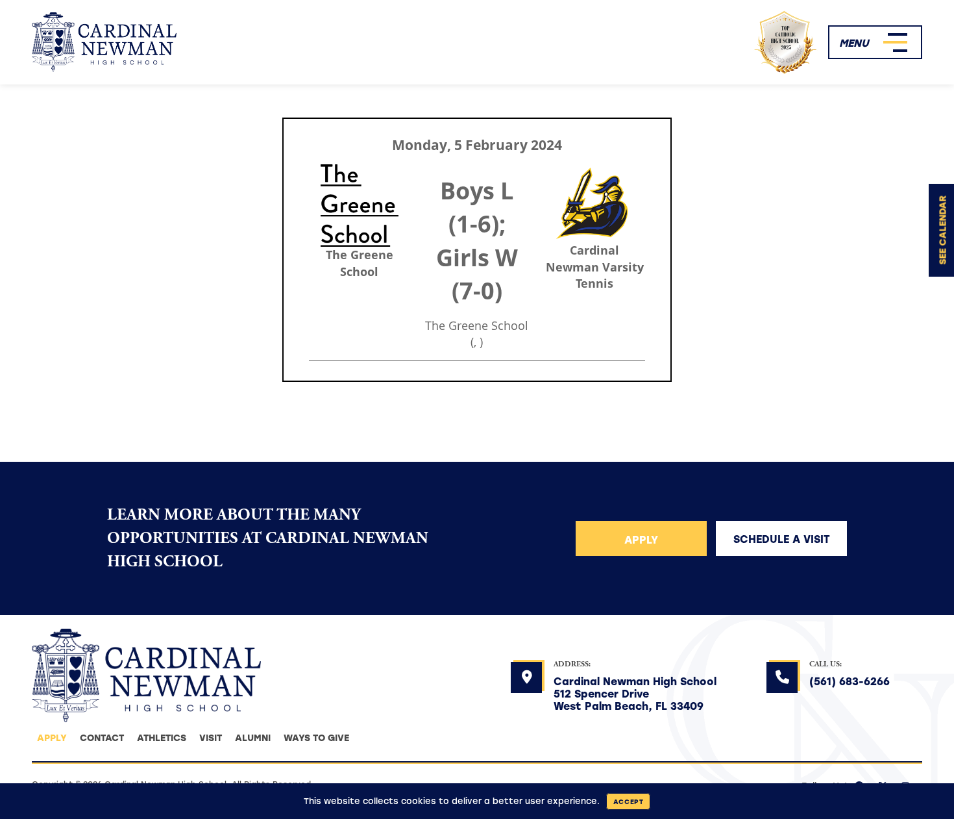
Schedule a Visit (781, 539)
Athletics (161, 737)
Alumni (253, 737)
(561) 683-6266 (849, 681)
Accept (628, 801)
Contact (102, 737)
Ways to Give (316, 737)
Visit (210, 737)
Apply (641, 539)
